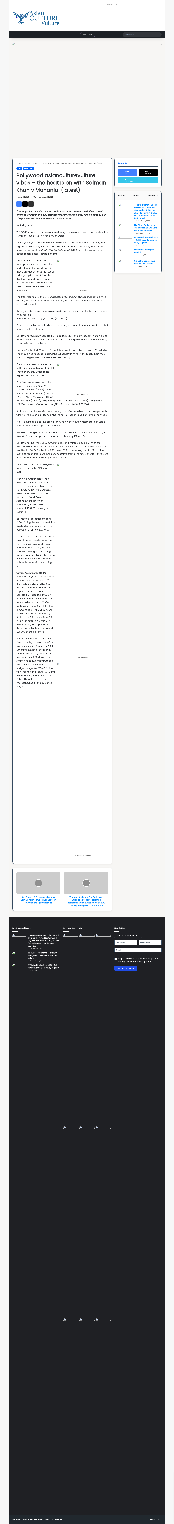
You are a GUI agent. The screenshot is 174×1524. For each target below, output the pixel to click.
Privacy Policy (145, 961)
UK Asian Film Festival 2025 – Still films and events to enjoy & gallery (146, 240)
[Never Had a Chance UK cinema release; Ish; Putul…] (70, 1221)
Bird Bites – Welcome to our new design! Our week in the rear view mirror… (145, 228)
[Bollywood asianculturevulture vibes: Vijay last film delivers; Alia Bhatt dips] (87, 1130)
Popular (121, 195)
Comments (152, 195)
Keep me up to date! (126, 968)
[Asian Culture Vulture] (36, 18)
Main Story (28, 168)
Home (20, 163)
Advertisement (112, 4)
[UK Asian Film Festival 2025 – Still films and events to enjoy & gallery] (125, 241)
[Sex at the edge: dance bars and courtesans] (125, 264)
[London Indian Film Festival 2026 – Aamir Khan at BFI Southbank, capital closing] (103, 1413)
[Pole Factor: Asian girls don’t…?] (125, 253)
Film (26, 163)
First (116, 938)
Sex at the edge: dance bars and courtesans (144, 262)
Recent (136, 195)
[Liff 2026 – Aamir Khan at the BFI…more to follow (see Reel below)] (70, 1323)
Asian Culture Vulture (53, 1519)
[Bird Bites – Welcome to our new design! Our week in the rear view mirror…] (125, 228)
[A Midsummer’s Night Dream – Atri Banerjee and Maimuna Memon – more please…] (87, 1322)
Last (140, 938)
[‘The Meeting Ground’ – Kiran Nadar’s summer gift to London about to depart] (103, 1029)
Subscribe (87, 35)
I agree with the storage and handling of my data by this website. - (138, 960)
